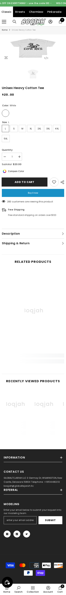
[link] (33, 355)
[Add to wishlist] (54, 182)
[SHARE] (61, 182)
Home (5, 30)
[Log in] (50, 21)
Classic (6, 12)
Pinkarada (54, 12)
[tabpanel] (33, 48)
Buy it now (33, 193)
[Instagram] (7, 534)
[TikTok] (16, 534)
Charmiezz (36, 12)
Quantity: (7, 149)
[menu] (4, 21)
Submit (50, 520)
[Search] (14, 21)
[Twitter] (26, 534)
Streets (20, 12)
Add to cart (24, 182)
